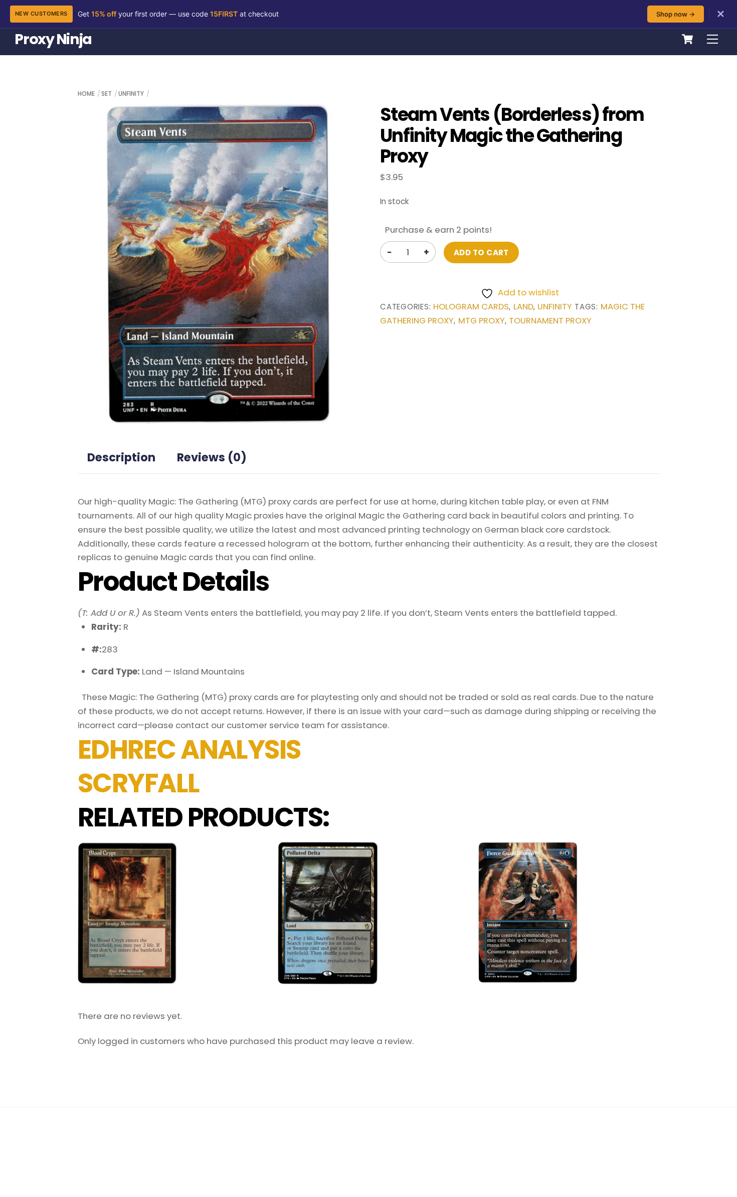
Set (106, 93)
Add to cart (481, 252)
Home (86, 93)
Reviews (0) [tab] (212, 457)
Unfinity (131, 93)
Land (523, 306)
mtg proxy (481, 320)
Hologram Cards (471, 306)
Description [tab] (121, 457)
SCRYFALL (139, 783)
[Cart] (687, 39)
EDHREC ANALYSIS (189, 750)
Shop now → (675, 14)
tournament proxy (550, 320)
